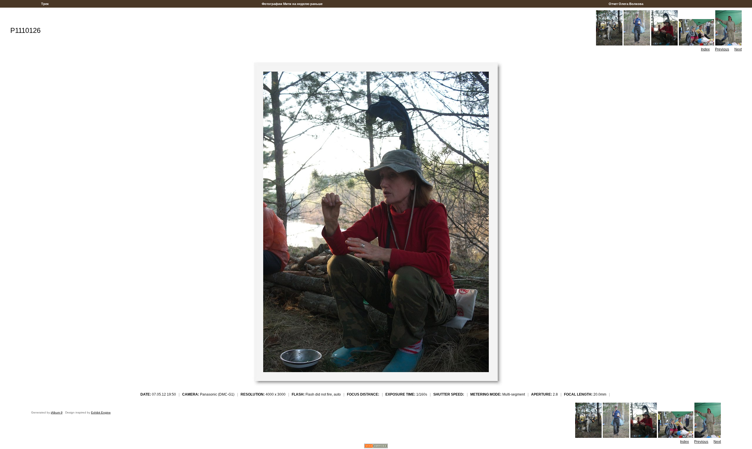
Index (705, 49)
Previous (722, 49)
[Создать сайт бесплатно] (376, 446)
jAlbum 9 (57, 412)
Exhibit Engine (101, 412)
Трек (45, 4)
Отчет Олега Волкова (626, 4)
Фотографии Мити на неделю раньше (292, 4)
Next (738, 49)
